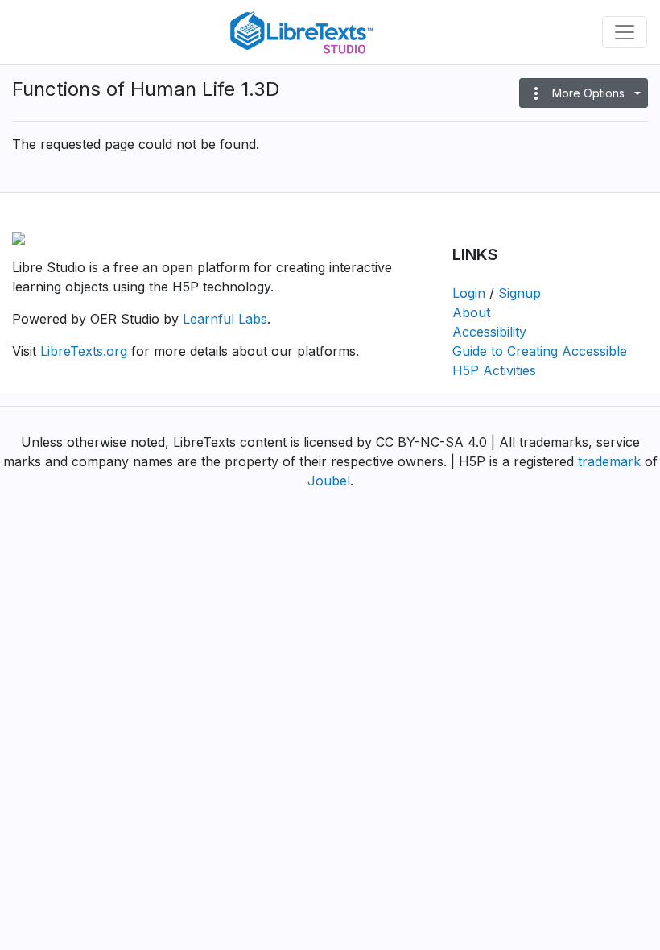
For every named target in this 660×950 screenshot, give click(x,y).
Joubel (328, 481)
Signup (519, 293)
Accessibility (489, 332)
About (471, 312)
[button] (583, 93)
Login (468, 293)
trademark (609, 461)
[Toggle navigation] (624, 32)
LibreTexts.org (83, 351)
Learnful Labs (225, 319)
